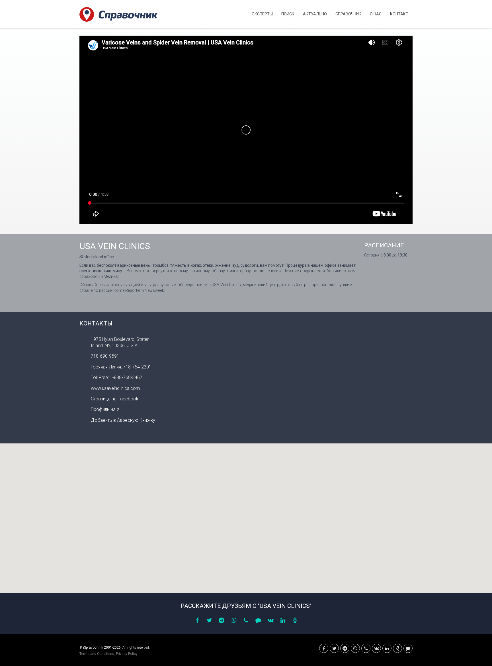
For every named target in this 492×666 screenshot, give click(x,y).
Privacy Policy (127, 654)
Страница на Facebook (114, 399)
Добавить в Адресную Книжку (123, 420)
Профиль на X (105, 409)
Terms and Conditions (96, 654)
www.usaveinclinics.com (115, 388)
